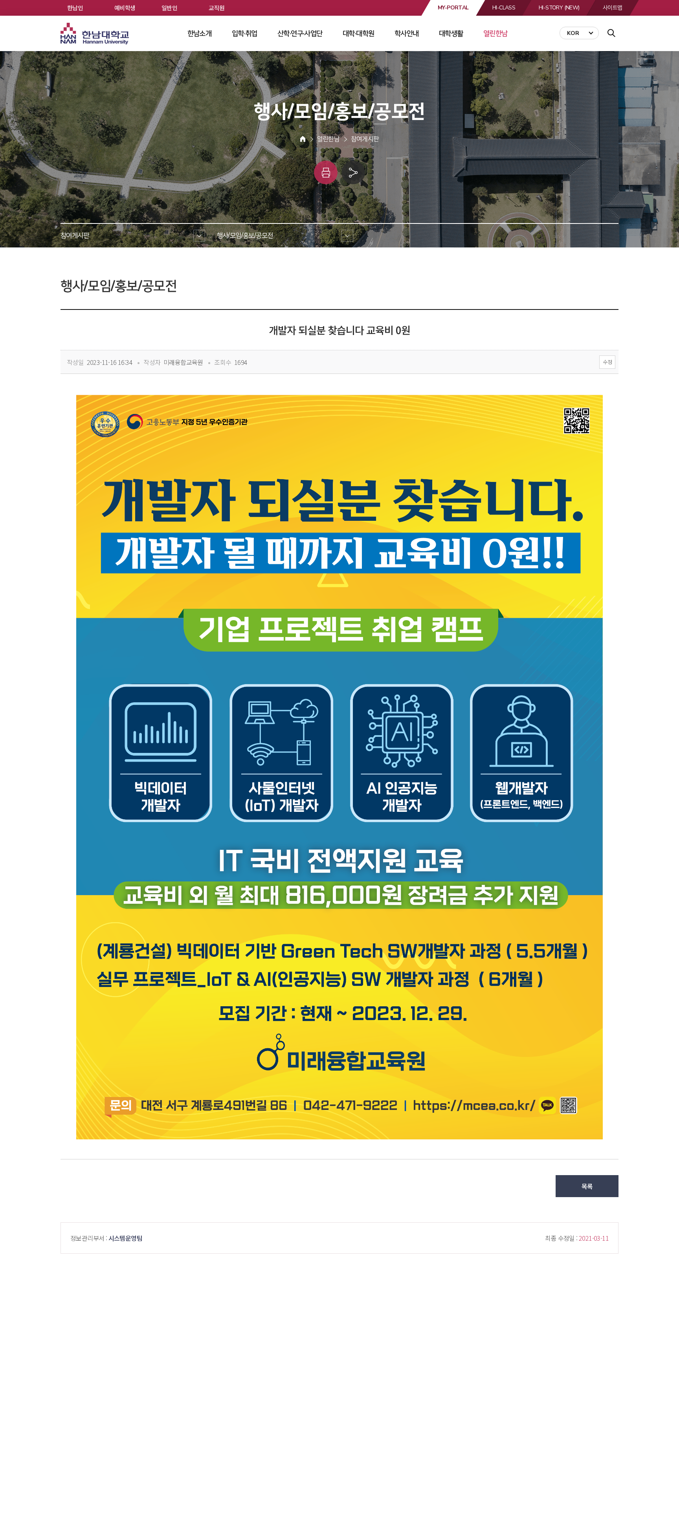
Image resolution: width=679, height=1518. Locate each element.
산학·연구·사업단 (300, 33)
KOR (573, 33)
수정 (607, 362)
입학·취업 (244, 33)
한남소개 (199, 33)
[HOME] (303, 139)
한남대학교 (95, 34)
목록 (587, 1186)
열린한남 (495, 33)
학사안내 (407, 33)
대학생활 (451, 33)
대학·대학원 (358, 33)
